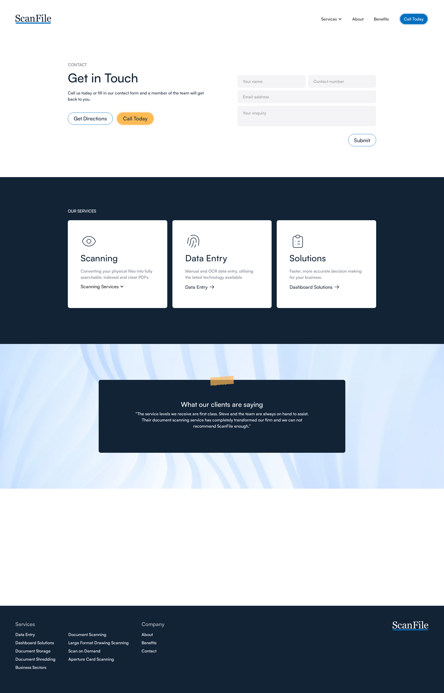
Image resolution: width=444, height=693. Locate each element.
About (358, 19)
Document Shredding (35, 659)
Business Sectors (30, 667)
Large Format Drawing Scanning (98, 642)
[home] (33, 18)
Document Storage (33, 650)
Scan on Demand (84, 650)
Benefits (381, 19)
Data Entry (25, 634)
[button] (331, 19)
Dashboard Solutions (34, 642)
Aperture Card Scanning (91, 659)
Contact (149, 650)
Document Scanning (87, 634)
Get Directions (90, 118)
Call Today (414, 19)
